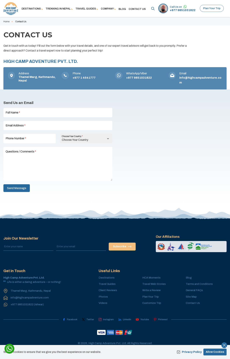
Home (6, 21)
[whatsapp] (9, 349)
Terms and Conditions (199, 283)
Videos (103, 303)
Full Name (13, 112)
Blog (122, 9)
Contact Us (137, 9)
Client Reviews (108, 290)
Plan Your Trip (211, 8)
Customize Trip (151, 303)
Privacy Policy (192, 351)
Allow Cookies (215, 352)
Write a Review (151, 290)
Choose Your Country (72, 136)
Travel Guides (107, 283)
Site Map (191, 296)
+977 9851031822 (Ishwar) (27, 304)
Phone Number (16, 138)
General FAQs (194, 290)
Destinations (106, 277)
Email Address (16, 125)
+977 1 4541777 (84, 77)
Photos (103, 296)
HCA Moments (151, 277)
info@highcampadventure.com (30, 297)
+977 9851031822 (183, 10)
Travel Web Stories (154, 283)
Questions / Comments (21, 151)
